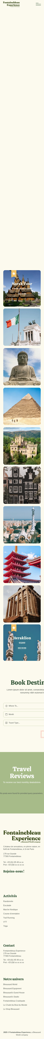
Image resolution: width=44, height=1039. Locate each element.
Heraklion (22, 638)
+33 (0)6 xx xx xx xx (16, 865)
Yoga (5, 926)
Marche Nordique (10, 910)
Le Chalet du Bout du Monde (15, 1005)
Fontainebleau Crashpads (14, 1001)
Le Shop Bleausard (11, 1009)
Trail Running (9, 918)
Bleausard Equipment (12, 989)
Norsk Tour (22, 283)
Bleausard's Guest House (14, 993)
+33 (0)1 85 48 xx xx (15, 862)
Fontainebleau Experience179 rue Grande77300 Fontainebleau (14, 953)
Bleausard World (10, 984)
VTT (5, 922)
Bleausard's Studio (11, 997)
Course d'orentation (11, 914)
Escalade (7, 905)
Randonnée (8, 901)
